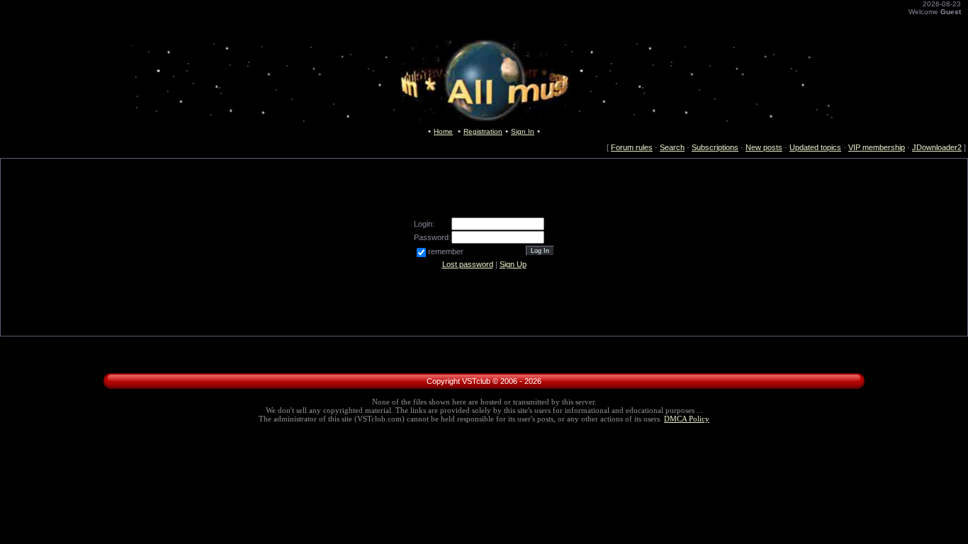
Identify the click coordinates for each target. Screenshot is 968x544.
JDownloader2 (937, 147)
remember (445, 251)
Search (672, 147)
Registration (482, 131)
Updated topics (815, 147)
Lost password (467, 264)
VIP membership (876, 147)
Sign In (522, 131)
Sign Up (513, 264)
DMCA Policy (686, 419)
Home (443, 131)
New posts (763, 147)
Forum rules (632, 147)
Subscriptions (715, 147)
